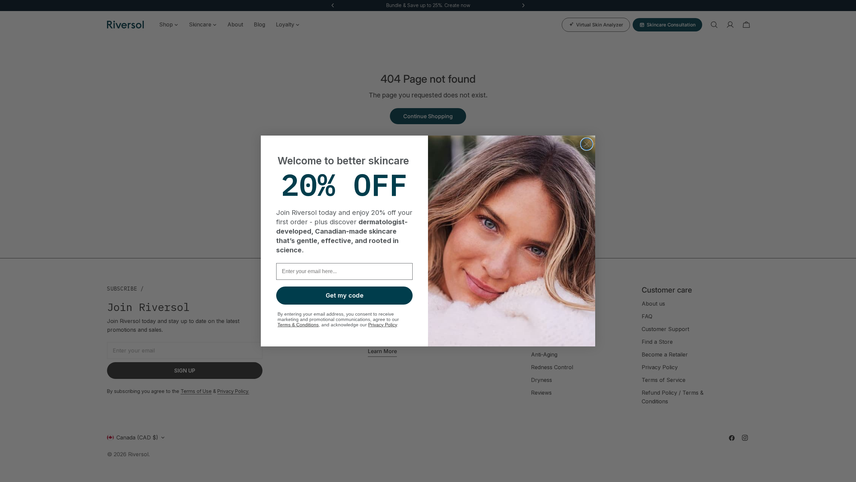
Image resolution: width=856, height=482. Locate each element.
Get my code (344, 295)
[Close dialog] (587, 144)
